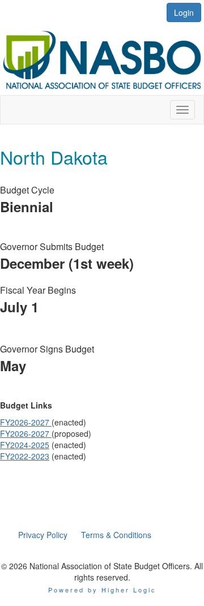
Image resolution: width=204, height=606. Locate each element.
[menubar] (85, 535)
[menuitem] (42, 534)
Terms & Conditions (116, 534)
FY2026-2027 (26, 422)
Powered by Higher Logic (102, 589)
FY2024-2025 (24, 444)
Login (184, 12)
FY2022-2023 (24, 456)
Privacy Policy (42, 534)
